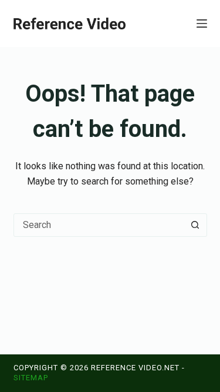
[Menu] (202, 23)
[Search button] (195, 225)
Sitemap (30, 377)
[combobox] (99, 225)
